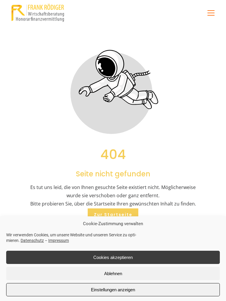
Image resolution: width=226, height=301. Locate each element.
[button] (211, 12)
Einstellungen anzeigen (113, 289)
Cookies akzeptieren (113, 257)
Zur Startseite (113, 215)
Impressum (58, 240)
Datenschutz (32, 240)
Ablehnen (113, 273)
